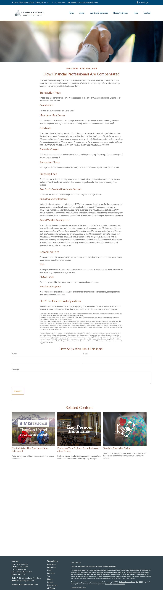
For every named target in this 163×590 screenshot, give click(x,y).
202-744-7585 (22, 564)
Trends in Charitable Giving (116, 448)
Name (14, 353)
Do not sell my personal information (115, 584)
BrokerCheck (112, 566)
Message (15, 369)
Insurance (51, 573)
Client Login (143, 2)
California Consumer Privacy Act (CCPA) (131, 582)
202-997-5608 (60, 2)
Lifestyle (50, 582)
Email (85, 353)
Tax (48, 576)
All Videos (51, 588)
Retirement (51, 564)
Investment (51, 567)
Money (49, 579)
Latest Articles (52, 585)
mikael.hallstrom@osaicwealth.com (84, 2)
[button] (71, 12)
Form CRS (78, 562)
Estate (49, 570)
